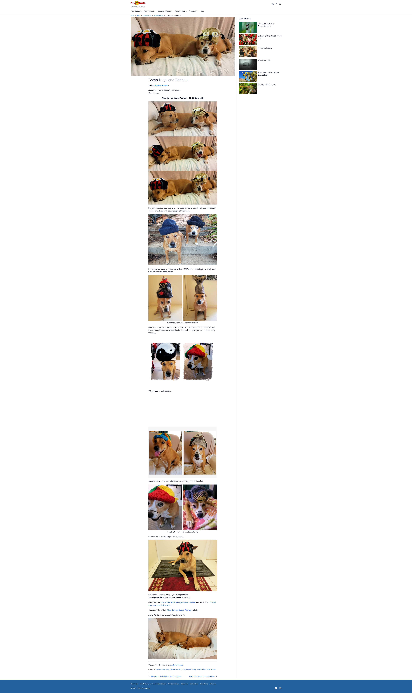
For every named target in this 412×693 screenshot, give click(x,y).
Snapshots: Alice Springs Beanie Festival (178, 602)
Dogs (184, 669)
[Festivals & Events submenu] (172, 11)
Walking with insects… (267, 85)
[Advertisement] (182, 409)
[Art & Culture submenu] (141, 11)
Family (194, 669)
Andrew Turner (161, 85)
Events (188, 669)
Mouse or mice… (265, 60)
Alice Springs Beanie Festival (179, 610)
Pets (208, 669)
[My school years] (248, 52)
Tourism (213, 669)
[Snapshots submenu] (198, 11)
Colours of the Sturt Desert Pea (269, 37)
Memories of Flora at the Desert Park (268, 73)
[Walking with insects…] (248, 89)
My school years (265, 48)
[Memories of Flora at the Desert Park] (248, 77)
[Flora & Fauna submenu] (186, 11)
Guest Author (201, 669)
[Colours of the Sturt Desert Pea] (248, 40)
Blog (167, 669)
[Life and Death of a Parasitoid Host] (248, 28)
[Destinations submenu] (154, 11)
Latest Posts (245, 18)
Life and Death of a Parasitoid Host (266, 25)
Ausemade (146, 688)
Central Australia (175, 669)
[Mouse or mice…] (248, 64)
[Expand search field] (280, 4)
